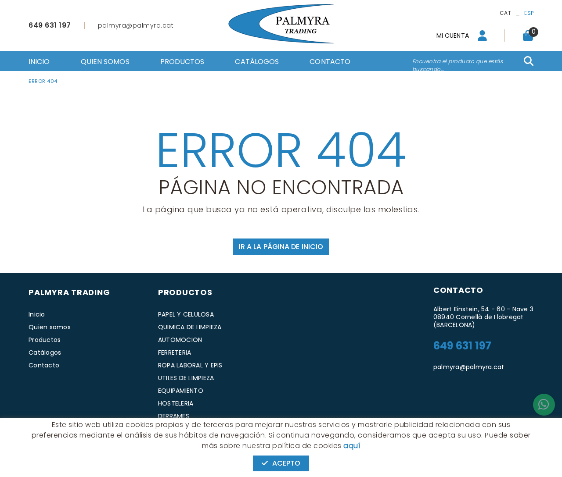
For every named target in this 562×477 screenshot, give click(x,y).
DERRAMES (173, 416)
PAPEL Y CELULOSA (186, 314)
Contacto (44, 365)
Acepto (286, 463)
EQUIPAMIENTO (180, 390)
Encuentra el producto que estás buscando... (457, 65)
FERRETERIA (174, 352)
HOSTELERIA (176, 403)
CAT (505, 13)
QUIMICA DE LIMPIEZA (190, 327)
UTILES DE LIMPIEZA (186, 378)
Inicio (37, 314)
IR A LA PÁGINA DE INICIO (281, 247)
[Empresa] (281, 23)
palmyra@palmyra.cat (136, 25)
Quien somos (50, 327)
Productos (45, 339)
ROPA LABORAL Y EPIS (190, 365)
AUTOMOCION (180, 339)
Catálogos (45, 352)
